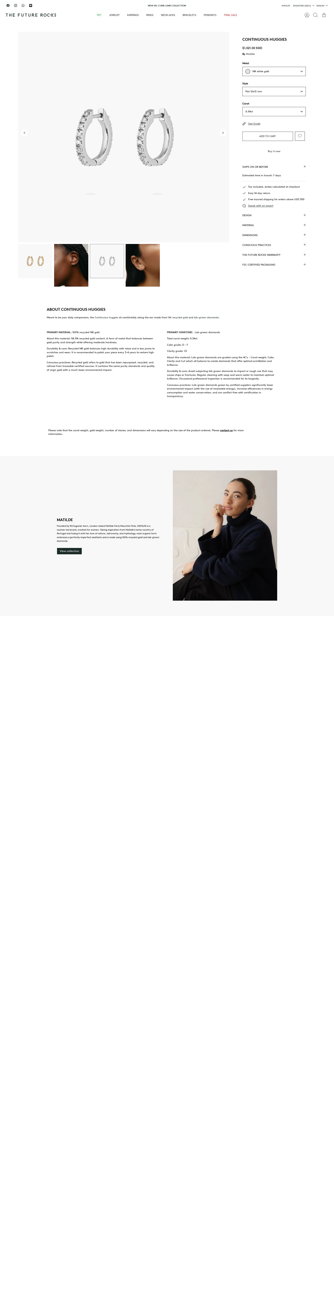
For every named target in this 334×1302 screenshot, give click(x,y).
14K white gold (260, 71)
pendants (210, 15)
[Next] (216, 5)
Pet (99, 15)
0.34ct (249, 111)
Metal (245, 63)
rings (149, 15)
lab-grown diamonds (206, 317)
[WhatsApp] (23, 5)
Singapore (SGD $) (302, 5)
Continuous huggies (106, 317)
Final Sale (230, 15)
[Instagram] (15, 5)
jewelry (114, 15)
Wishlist (286, 5)
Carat (245, 103)
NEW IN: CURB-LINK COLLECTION (167, 5)
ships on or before (255, 166)
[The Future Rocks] (31, 15)
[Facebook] (8, 5)
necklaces (168, 15)
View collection (69, 551)
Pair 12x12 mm (253, 91)
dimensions (250, 235)
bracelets (189, 15)
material (248, 225)
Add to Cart (267, 136)
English (321, 5)
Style (245, 83)
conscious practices (256, 245)
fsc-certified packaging (258, 264)
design (246, 215)
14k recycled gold (178, 317)
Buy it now (274, 151)
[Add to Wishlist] (300, 136)
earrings (133, 15)
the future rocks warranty (261, 255)
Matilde (250, 54)
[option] (123, 137)
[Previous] (118, 5)
